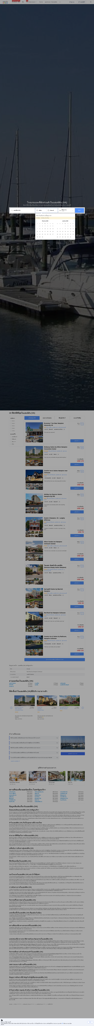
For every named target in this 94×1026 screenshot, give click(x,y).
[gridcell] (40, 226)
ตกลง (90, 1022)
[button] (36, 221)
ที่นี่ (62, 1023)
